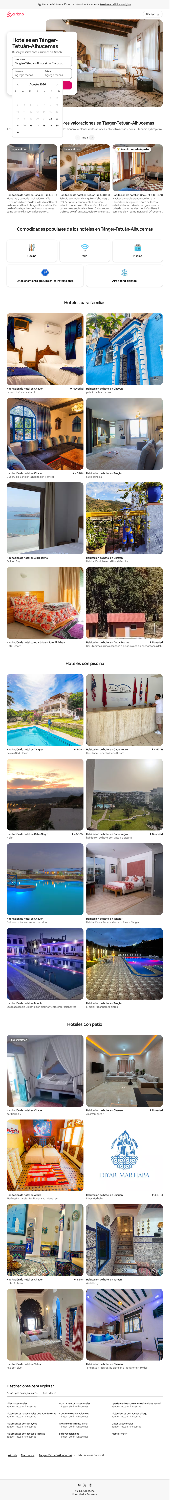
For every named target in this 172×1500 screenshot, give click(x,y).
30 (57, 125)
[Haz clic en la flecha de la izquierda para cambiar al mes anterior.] (18, 85)
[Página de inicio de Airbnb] (15, 14)
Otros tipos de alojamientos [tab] (22, 1393)
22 (50, 118)
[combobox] (42, 63)
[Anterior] (77, 137)
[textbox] (27, 75)
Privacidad (78, 1494)
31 (18, 132)
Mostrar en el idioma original (115, 4)
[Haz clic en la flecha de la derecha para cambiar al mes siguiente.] (57, 85)
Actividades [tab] (49, 1393)
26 (31, 125)
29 (50, 125)
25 (24, 125)
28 (44, 125)
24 (17, 125)
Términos (92, 1494)
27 (37, 125)
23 (57, 118)
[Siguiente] (92, 137)
